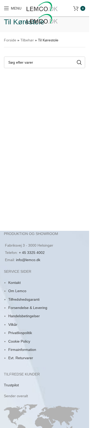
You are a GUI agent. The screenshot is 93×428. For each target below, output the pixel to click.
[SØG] (79, 62)
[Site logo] (42, 6)
